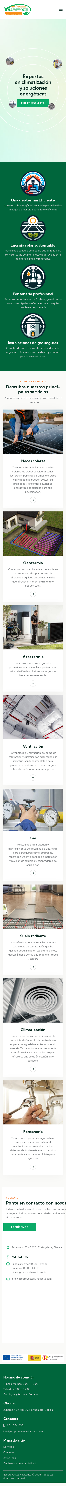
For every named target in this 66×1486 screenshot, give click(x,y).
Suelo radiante (33, 936)
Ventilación (33, 746)
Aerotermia (33, 656)
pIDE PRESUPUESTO (33, 103)
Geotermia (33, 563)
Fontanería (33, 1131)
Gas (33, 838)
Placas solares (33, 461)
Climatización (33, 1029)
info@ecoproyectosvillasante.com (32, 1279)
